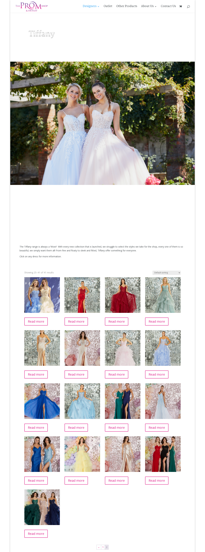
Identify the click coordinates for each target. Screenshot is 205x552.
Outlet (108, 7)
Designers (89, 7)
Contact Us (168, 7)
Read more (36, 321)
